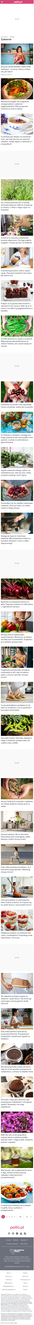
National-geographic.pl (8, 1289)
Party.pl (25, 1273)
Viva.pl (25, 1283)
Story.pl (25, 1289)
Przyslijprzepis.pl (25, 1280)
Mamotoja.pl (8, 1283)
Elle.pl (9, 1273)
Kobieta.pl (25, 1276)
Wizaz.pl (25, 1286)
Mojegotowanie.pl (8, 1286)
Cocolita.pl (9, 1280)
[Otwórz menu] (2, 2)
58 (20, 1217)
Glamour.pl (8, 1276)
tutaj (16, 1323)
